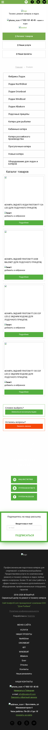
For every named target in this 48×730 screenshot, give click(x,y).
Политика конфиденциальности (24, 611)
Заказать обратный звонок (24, 697)
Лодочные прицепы (18, 114)
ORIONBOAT (24, 643)
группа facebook (26, 497)
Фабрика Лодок (16, 76)
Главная (19, 67)
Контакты (24, 669)
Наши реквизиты (24, 674)
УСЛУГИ (24, 630)
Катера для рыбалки (19, 121)
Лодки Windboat (16, 99)
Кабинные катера (17, 129)
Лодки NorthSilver (17, 84)
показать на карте (24, 715)
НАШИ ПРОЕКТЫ (24, 634)
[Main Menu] (2, 2)
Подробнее (24, 223)
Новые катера (16, 153)
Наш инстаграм (25, 479)
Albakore (24, 656)
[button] (7, 213)
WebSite (31, 616)
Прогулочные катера (19, 146)
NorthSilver (24, 638)
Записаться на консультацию (24, 412)
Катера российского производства (19, 137)
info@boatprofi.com (27, 694)
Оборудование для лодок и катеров (23, 162)
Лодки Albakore (16, 106)
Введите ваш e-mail (24, 524)
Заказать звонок (24, 426)
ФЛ (24, 647)
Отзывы (24, 665)
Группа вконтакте (26, 488)
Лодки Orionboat (17, 91)
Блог (24, 660)
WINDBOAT (24, 652)
